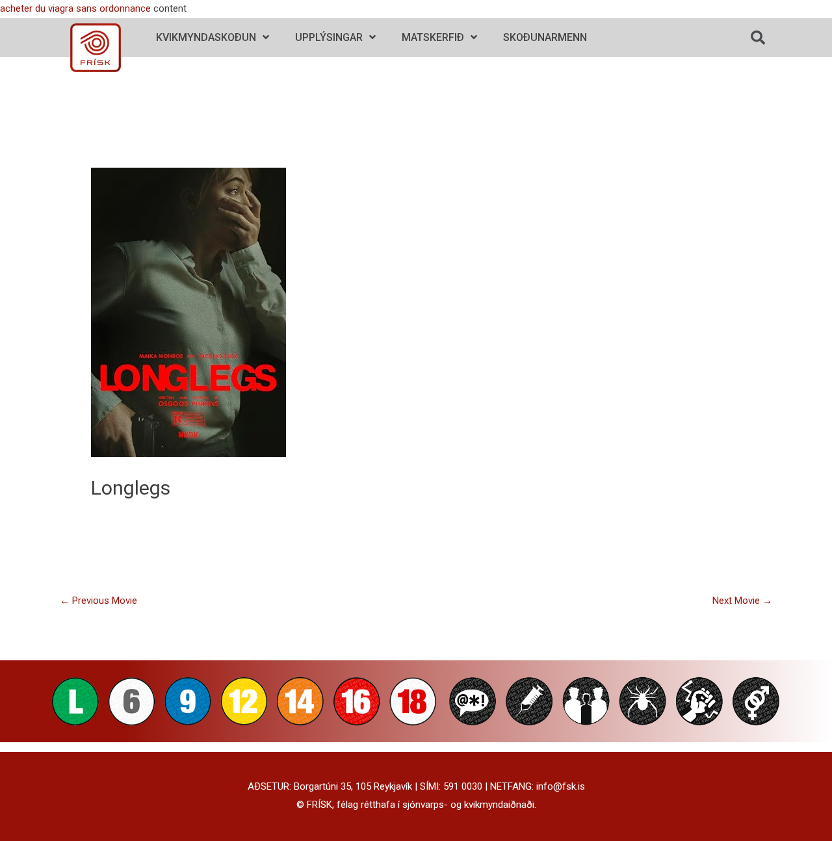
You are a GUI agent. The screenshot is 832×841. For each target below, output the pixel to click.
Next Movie (742, 600)
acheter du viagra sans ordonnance (75, 8)
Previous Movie (98, 600)
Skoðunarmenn (545, 37)
